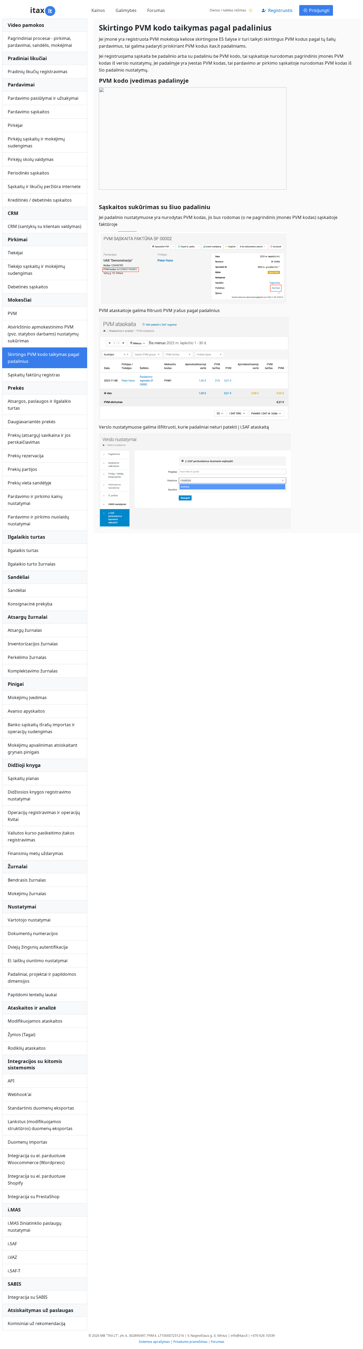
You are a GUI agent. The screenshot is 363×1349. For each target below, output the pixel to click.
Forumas (156, 10)
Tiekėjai (15, 253)
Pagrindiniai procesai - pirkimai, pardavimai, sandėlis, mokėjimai (40, 41)
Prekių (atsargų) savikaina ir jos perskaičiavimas (39, 438)
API (11, 1081)
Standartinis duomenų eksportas (41, 1108)
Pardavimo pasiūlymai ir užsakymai (43, 98)
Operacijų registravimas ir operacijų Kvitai (44, 816)
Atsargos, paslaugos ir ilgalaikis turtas (39, 404)
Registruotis (280, 10)
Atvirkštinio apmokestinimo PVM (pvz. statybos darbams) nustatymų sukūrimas (43, 334)
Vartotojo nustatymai (29, 920)
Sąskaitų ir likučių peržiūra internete (44, 186)
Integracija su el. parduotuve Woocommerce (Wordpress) (36, 1159)
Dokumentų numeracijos (33, 933)
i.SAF (12, 1244)
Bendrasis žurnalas (27, 880)
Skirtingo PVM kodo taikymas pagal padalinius (43, 357)
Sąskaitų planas (23, 778)
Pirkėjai (15, 125)
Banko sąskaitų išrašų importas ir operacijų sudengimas (41, 728)
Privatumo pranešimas (190, 1341)
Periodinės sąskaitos (28, 173)
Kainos (98, 10)
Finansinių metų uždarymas (35, 853)
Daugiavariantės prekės (32, 422)
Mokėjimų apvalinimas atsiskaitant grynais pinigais (42, 748)
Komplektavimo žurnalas (33, 671)
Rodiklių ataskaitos (27, 1048)
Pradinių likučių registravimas (37, 71)
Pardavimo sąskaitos (28, 112)
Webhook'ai (19, 1094)
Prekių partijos (22, 469)
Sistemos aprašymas (154, 1341)
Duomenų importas (27, 1142)
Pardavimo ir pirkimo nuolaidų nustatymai (38, 520)
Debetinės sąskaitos (28, 287)
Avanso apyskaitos (26, 711)
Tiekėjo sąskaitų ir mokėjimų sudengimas (36, 269)
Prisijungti (319, 10)
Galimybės (126, 10)
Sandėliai (17, 590)
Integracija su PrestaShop (34, 1196)
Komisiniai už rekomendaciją (36, 1323)
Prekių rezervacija (26, 456)
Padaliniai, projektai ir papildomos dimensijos (42, 977)
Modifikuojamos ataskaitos (35, 1021)
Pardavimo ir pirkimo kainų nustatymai (35, 499)
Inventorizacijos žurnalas (33, 644)
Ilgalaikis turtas (23, 550)
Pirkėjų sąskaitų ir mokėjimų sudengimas (36, 142)
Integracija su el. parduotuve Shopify (36, 1179)
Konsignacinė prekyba (30, 604)
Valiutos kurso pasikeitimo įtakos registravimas (41, 836)
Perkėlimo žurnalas (27, 657)
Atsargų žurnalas (25, 630)
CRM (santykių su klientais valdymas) (44, 226)
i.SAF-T (14, 1271)
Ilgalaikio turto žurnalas (32, 564)
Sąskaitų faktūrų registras (34, 375)
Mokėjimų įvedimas (27, 697)
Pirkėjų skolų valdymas (31, 159)
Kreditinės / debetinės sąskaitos (40, 200)
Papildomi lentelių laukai (32, 995)
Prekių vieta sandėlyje (29, 483)
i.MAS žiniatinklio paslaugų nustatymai (34, 1226)
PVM (12, 313)
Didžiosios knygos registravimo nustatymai (39, 795)
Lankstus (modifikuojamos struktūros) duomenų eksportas (40, 1125)
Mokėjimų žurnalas (27, 893)
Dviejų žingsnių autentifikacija (38, 947)
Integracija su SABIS (28, 1297)
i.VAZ (12, 1257)
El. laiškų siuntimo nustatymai (37, 961)
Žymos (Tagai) (21, 1034)
